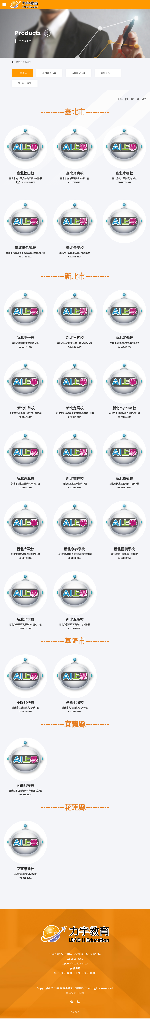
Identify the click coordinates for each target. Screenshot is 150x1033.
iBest (81, 993)
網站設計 (71, 993)
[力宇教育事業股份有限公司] (138, 99)
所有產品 (22, 73)
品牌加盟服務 (78, 73)
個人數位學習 (25, 83)
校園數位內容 (49, 73)
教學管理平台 (108, 73)
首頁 (18, 62)
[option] (75, 36)
